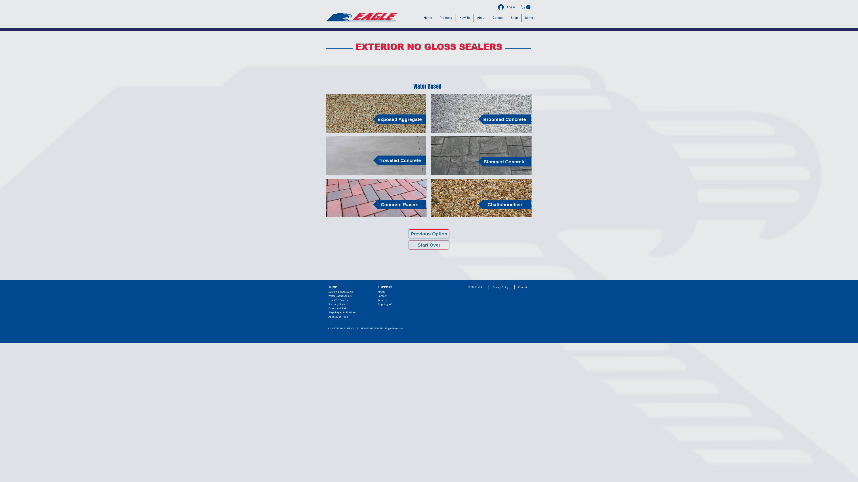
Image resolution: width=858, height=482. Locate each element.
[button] (526, 7)
